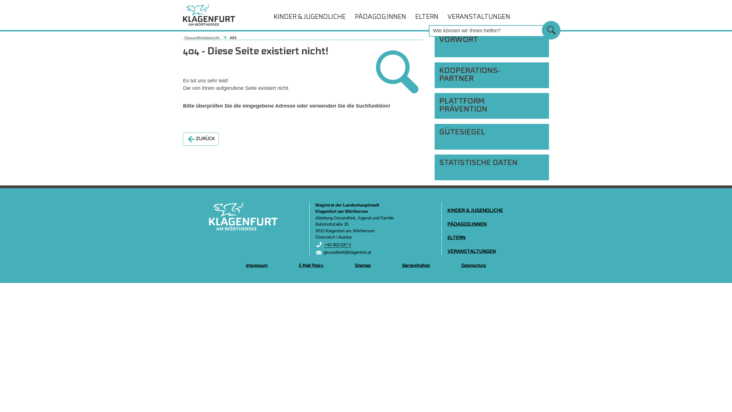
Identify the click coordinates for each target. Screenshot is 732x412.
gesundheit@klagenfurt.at (347, 252)
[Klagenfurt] (243, 216)
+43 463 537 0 (337, 244)
